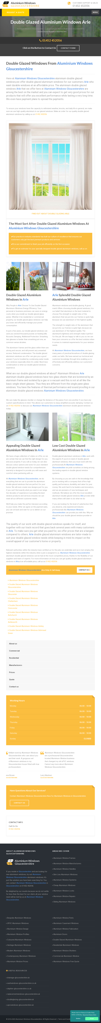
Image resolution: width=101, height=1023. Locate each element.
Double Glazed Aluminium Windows (67, 940)
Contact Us (84, 570)
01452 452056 (81, 5)
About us (13, 644)
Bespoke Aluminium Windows (19, 918)
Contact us (14, 687)
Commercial (14, 651)
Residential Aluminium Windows (66, 945)
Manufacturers (15, 665)
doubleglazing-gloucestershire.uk (20, 999)
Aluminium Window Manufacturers (67, 863)
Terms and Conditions (66, 1019)
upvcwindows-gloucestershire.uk (20, 1005)
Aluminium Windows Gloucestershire (24, 580)
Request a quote (15, 12)
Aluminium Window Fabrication (65, 929)
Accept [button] (92, 1018)
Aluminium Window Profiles (18, 934)
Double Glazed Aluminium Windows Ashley (26, 626)
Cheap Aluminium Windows (64, 885)
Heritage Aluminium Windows (19, 945)
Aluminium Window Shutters (64, 951)
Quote (11, 679)
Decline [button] (78, 1018)
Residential (14, 658)
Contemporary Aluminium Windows (21, 956)
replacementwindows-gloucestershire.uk (23, 994)
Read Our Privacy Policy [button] (89, 1014)
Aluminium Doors (60, 934)
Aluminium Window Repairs (64, 896)
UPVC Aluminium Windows (18, 923)
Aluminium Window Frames (64, 858)
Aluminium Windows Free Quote (66, 961)
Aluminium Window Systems (64, 880)
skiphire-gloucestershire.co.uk (19, 989)
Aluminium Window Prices (17, 961)
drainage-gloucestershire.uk (18, 978)
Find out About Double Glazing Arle (50, 213)
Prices (12, 672)
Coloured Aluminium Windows (19, 940)
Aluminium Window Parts (63, 918)
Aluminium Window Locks (63, 891)
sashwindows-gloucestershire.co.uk (21, 983)
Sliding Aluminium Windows (64, 902)
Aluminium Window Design (17, 929)
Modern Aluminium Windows (18, 951)
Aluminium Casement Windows (66, 923)
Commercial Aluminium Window (66, 956)
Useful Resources (17, 971)
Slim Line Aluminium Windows (65, 874)
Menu (95, 12)
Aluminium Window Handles (64, 869)
